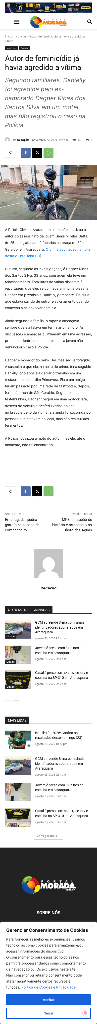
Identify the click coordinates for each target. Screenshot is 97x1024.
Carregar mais (47, 836)
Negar (48, 1013)
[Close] (92, 926)
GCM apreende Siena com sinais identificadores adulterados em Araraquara (59, 627)
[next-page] (16, 697)
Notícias (21, 36)
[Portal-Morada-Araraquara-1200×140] (48, 7)
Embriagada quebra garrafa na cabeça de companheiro (22, 524)
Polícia (25, 48)
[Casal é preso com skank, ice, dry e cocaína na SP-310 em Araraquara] (18, 679)
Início (8, 36)
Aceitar (48, 1000)
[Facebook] (26, 153)
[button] (8, 22)
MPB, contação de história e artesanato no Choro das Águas (72, 524)
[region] (48, 973)
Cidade (10, 636)
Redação (23, 139)
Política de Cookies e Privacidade (48, 987)
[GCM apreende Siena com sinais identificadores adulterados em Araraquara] (18, 629)
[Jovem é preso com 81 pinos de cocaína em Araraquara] (18, 655)
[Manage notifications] (85, 1013)
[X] (37, 153)
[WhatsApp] (48, 153)
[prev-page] (8, 697)
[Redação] (8, 139)
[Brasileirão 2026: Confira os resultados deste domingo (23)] (18, 740)
